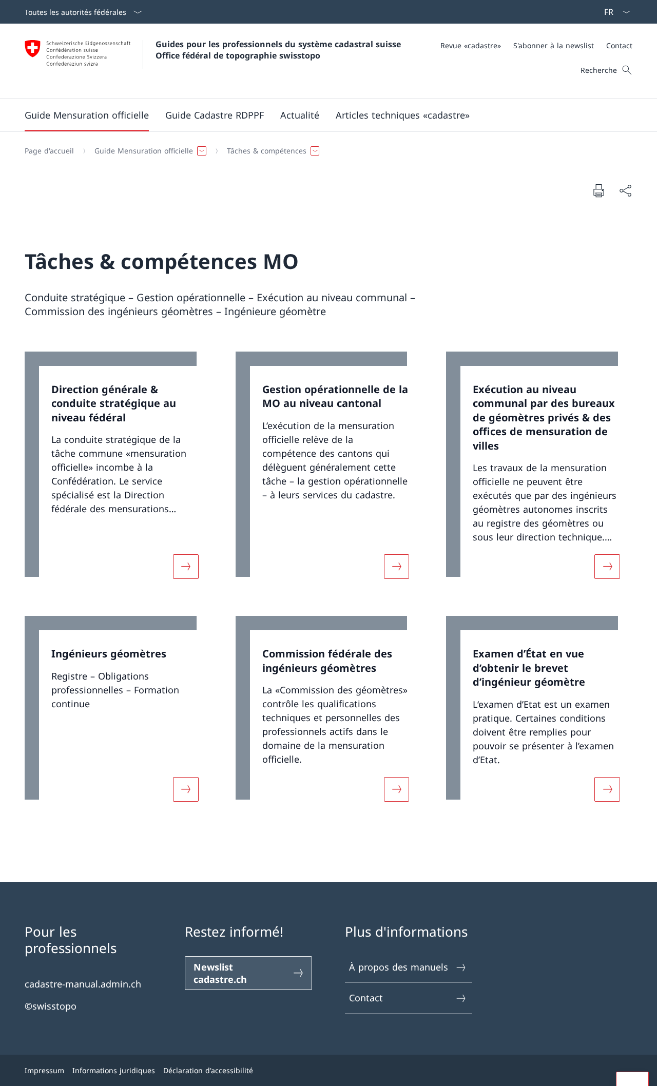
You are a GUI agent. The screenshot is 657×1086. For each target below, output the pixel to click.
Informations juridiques (113, 1070)
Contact (366, 998)
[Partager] (625, 190)
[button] (86, 115)
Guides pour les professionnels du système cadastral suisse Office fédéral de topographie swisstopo (279, 49)
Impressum (44, 1070)
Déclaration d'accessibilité (208, 1070)
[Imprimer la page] (598, 190)
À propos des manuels (398, 967)
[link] (118, 472)
